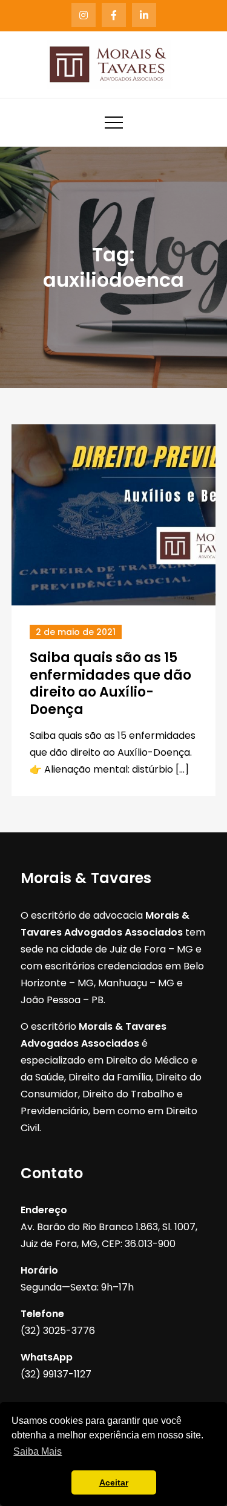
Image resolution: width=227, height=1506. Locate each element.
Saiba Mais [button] (37, 1451)
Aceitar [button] (113, 1482)
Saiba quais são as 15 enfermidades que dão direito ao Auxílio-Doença (110, 683)
